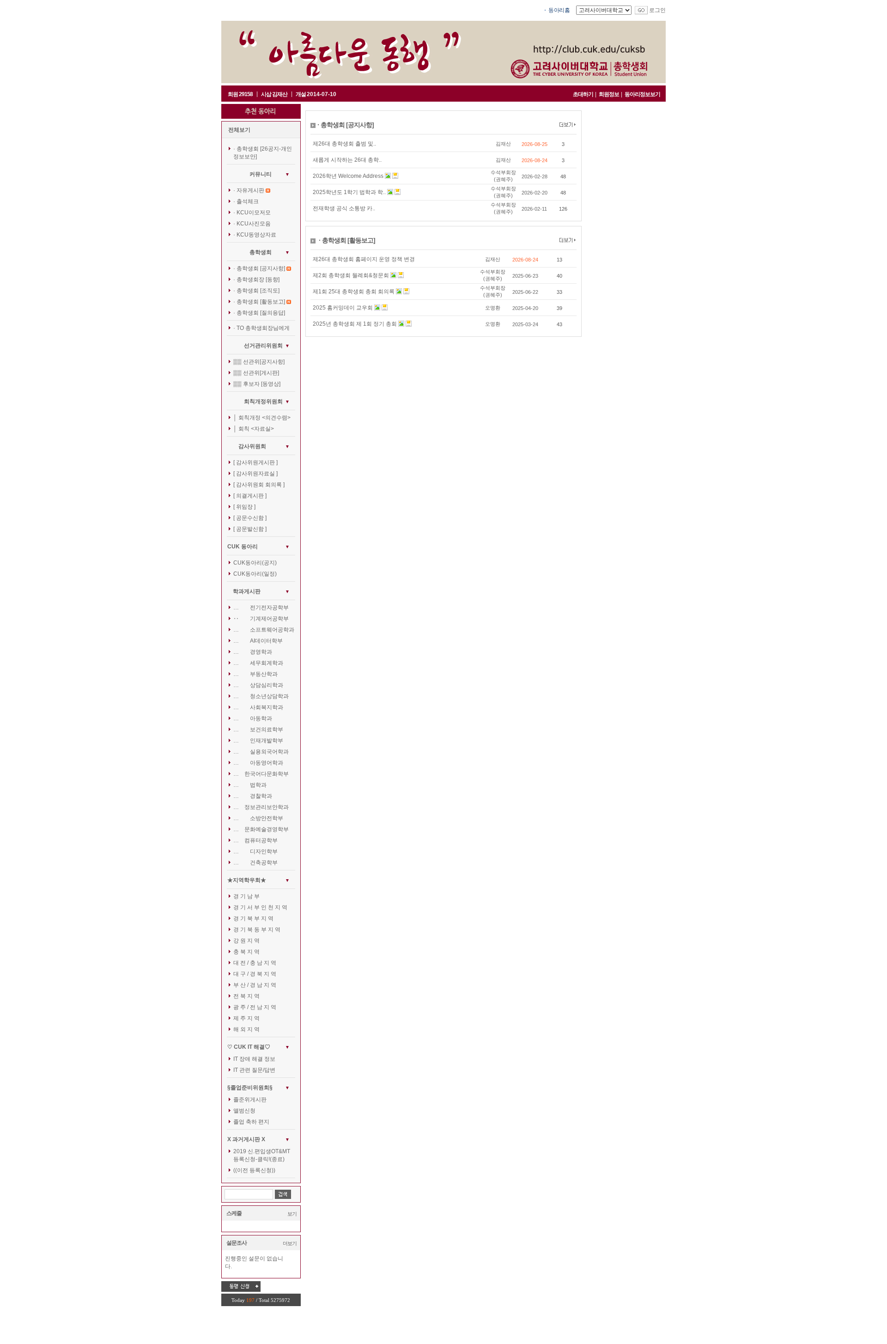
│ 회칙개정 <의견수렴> (262, 417)
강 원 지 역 (246, 940)
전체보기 (239, 130)
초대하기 (583, 94)
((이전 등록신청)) (254, 1170)
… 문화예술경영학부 (261, 829)
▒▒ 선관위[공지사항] (259, 362)
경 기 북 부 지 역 (253, 918)
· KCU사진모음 (252, 223)
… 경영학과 (252, 652)
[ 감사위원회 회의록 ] (259, 484)
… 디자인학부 (255, 851)
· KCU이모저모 (252, 212)
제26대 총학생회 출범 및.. (344, 143)
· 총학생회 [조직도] (256, 290)
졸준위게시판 (250, 1099)
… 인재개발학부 (258, 740)
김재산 (503, 143)
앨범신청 (244, 1110)
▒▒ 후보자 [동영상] (256, 384)
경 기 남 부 (246, 896)
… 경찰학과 (252, 796)
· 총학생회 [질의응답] (259, 313)
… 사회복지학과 (258, 707)
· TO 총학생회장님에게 (261, 328)
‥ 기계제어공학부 (261, 618)
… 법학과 (250, 785)
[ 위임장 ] (244, 507)
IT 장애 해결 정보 (254, 1059)
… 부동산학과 (255, 674)
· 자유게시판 (248, 190)
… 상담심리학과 (258, 685)
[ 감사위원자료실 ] (255, 473)
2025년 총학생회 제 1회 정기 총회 (355, 324)
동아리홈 (559, 10)
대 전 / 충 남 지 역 (254, 963)
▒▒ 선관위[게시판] (256, 373)
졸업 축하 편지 (251, 1122)
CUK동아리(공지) (255, 562)
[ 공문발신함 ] (250, 529)
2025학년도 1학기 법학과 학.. (349, 192)
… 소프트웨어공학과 (263, 629)
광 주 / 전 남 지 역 (254, 1007)
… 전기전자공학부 (261, 607)
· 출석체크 (246, 201)
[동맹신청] (241, 1286)
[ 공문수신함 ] (250, 518)
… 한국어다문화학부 (261, 774)
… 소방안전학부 (258, 818)
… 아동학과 (252, 718)
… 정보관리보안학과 (261, 807)
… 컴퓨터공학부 (255, 840)
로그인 (657, 10)
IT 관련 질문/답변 (254, 1070)
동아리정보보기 (642, 94)
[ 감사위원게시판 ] (255, 462)
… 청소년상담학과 (261, 696)
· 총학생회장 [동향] (256, 279)
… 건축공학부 (255, 862)
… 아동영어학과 (258, 763)
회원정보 (609, 94)
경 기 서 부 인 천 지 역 (260, 907)
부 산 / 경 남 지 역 (254, 985)
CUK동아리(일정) (255, 574)
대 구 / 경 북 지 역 (254, 974)
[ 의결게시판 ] (250, 496)
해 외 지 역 (246, 1029)
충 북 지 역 (246, 952)
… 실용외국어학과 (261, 751)
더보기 (290, 1243)
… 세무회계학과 (258, 663)
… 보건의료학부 (258, 729)
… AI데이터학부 (258, 641)
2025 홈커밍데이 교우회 (343, 307)
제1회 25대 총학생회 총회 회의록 (354, 291)
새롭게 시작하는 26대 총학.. (347, 160)
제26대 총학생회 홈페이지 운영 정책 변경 (364, 259)
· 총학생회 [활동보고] (259, 301)
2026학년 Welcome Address (348, 176)
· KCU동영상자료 (254, 234)
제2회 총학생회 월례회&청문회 (351, 275)
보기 (292, 1213)
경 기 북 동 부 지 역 (256, 929)
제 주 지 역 (246, 1018)
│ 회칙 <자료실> (253, 429)
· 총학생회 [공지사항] (259, 268)
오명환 (492, 307)
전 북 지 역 (246, 996)
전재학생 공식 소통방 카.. (344, 208)
